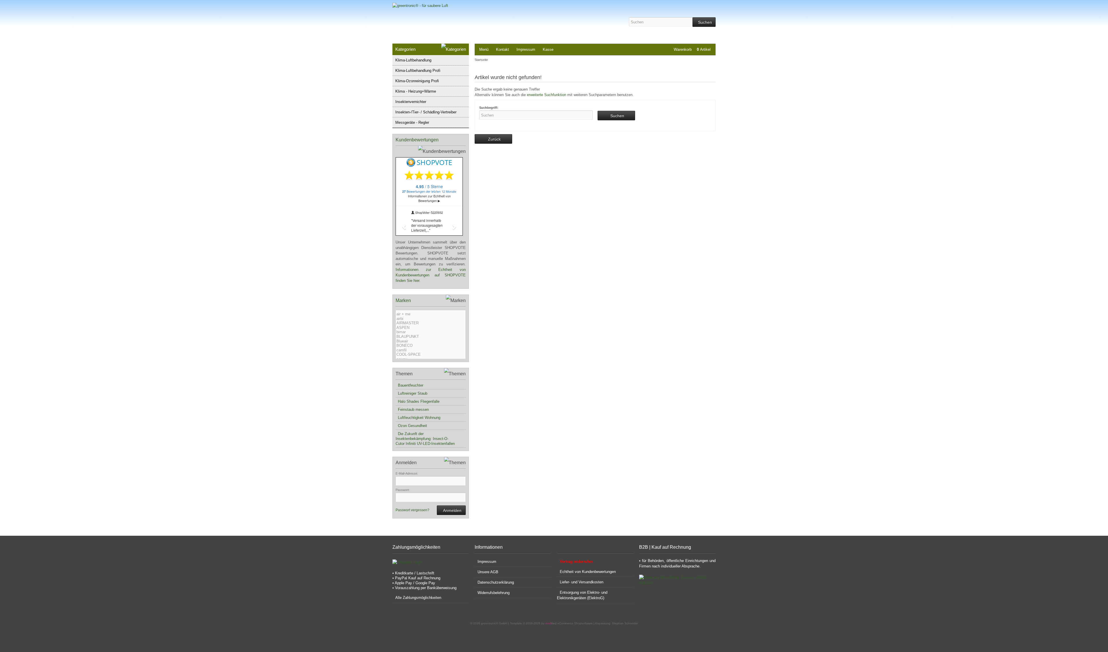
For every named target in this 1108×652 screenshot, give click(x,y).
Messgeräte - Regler (412, 122)
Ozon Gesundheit (411, 426)
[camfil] (430, 350)
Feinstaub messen (412, 409)
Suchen (704, 22)
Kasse (548, 49)
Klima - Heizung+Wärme (415, 91)
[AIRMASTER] (430, 323)
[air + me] (430, 314)
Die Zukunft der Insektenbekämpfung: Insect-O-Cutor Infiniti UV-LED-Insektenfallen (425, 439)
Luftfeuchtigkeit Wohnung (418, 417)
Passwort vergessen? (412, 510)
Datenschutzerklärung (496, 582)
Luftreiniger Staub (411, 393)
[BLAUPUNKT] (430, 336)
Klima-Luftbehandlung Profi (417, 70)
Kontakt (502, 49)
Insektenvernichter (410, 102)
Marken (403, 300)
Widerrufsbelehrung (494, 593)
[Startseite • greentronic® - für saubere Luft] (439, 5)
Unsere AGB (488, 572)
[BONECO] (430, 345)
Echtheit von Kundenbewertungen (588, 571)
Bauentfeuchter (409, 385)
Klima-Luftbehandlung (413, 60)
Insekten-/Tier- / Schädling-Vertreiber (425, 112)
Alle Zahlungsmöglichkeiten (418, 597)
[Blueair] (430, 341)
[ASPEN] (430, 327)
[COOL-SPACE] (430, 354)
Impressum (525, 49)
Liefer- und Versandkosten (581, 582)
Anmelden (451, 510)
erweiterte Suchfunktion (546, 95)
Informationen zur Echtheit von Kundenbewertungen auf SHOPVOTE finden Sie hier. (431, 275)
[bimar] (430, 332)
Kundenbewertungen (417, 139)
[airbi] (430, 318)
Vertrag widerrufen (576, 561)
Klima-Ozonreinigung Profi (417, 81)
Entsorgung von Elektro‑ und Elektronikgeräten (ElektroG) (582, 595)
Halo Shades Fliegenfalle (417, 401)
